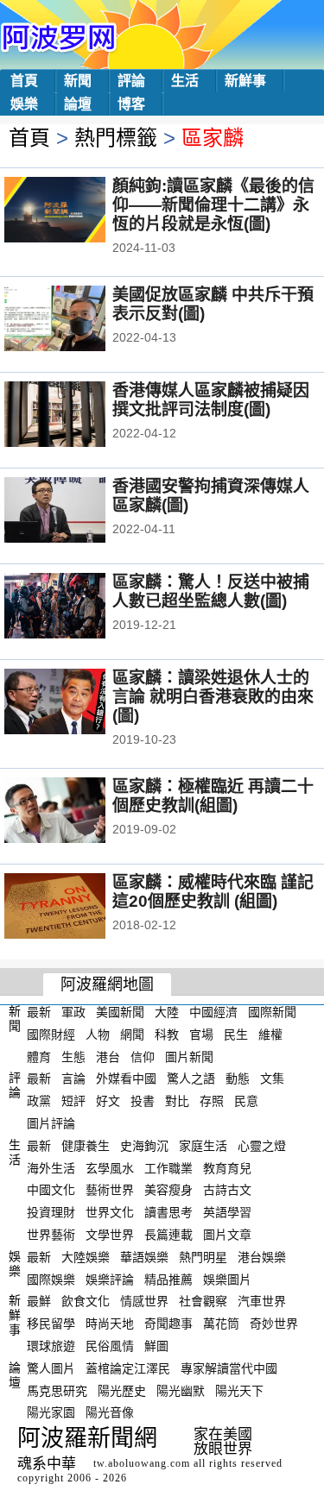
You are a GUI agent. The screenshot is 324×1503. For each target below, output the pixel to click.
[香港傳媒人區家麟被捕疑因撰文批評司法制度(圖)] (78, 415)
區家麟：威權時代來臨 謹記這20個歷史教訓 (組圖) (213, 891)
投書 (142, 1101)
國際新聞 (272, 1012)
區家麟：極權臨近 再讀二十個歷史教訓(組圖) (213, 795)
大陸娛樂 (85, 1257)
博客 (131, 104)
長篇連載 (168, 1235)
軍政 (73, 1012)
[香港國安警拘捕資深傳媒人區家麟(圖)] (78, 511)
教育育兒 (227, 1167)
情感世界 (144, 1301)
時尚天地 (110, 1323)
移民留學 (51, 1323)
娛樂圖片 (227, 1279)
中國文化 (51, 1190)
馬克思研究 (57, 1390)
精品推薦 (168, 1279)
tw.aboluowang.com (141, 1463)
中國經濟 (213, 1012)
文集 (272, 1078)
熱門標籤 (115, 137)
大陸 (167, 1012)
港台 (108, 1056)
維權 (270, 1034)
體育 (39, 1056)
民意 (246, 1101)
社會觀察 (203, 1301)
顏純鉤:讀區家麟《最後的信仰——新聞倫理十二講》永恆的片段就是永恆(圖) (213, 205)
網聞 (132, 1034)
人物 (98, 1034)
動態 (238, 1078)
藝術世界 (110, 1190)
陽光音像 (110, 1412)
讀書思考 (168, 1212)
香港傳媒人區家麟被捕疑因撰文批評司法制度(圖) (210, 399)
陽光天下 (239, 1390)
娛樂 (24, 104)
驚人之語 (191, 1078)
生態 (73, 1056)
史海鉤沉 (144, 1146)
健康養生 (85, 1146)
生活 (185, 80)
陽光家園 (51, 1412)
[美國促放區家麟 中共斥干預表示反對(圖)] (78, 320)
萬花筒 (221, 1323)
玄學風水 (110, 1167)
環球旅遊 (51, 1346)
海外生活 (51, 1167)
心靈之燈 (262, 1146)
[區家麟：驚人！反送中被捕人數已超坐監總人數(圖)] (78, 607)
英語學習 (227, 1212)
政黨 (39, 1101)
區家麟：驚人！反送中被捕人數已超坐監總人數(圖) (210, 591)
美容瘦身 (168, 1190)
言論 (73, 1078)
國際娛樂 (51, 1279)
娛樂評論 (110, 1279)
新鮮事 (245, 80)
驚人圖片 (51, 1368)
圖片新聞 (189, 1056)
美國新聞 (120, 1012)
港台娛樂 (262, 1257)
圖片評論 (51, 1123)
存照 (212, 1101)
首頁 (24, 80)
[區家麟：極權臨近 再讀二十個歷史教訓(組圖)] (78, 811)
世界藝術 (51, 1235)
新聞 (78, 80)
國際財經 (51, 1034)
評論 (131, 80)
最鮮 (39, 1301)
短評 (73, 1101)
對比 (177, 1101)
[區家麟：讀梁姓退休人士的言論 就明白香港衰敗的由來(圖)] (78, 703)
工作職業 (168, 1167)
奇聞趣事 (168, 1323)
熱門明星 (203, 1257)
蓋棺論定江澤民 (128, 1368)
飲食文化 (85, 1301)
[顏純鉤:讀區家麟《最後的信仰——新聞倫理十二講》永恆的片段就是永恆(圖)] (78, 211)
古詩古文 (227, 1190)
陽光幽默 (180, 1390)
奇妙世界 (274, 1323)
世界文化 (110, 1212)
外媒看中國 (126, 1078)
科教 (167, 1034)
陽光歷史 (122, 1390)
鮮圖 (156, 1346)
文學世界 (110, 1235)
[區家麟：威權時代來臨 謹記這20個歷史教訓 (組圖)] (78, 907)
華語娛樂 (144, 1257)
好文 (108, 1101)
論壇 (78, 104)
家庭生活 (203, 1146)
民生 (236, 1034)
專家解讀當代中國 (229, 1368)
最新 (39, 1012)
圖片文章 (227, 1235)
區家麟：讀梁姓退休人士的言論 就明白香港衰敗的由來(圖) (213, 697)
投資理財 (51, 1212)
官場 (201, 1034)
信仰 (142, 1056)
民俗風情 (110, 1346)
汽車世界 (262, 1301)
